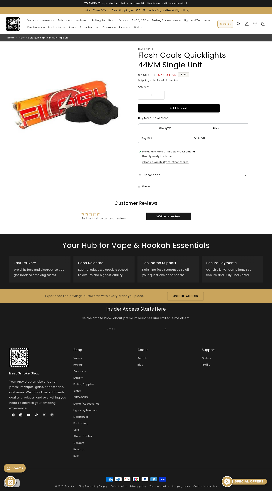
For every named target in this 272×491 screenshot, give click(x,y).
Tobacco (79, 371)
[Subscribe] (165, 329)
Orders (206, 358)
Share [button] (146, 186)
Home (10, 37)
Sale (76, 430)
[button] (33, 20)
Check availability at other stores (165, 162)
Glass (77, 391)
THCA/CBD (80, 397)
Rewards (79, 449)
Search (142, 358)
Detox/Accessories (86, 404)
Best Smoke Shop (75, 486)
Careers (78, 443)
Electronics (81, 417)
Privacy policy (138, 486)
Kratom (78, 378)
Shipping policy (181, 486)
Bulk (76, 456)
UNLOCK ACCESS (185, 296)
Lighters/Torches (85, 410)
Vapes (77, 358)
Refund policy (119, 486)
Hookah (78, 365)
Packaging (80, 423)
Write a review (168, 216)
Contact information (205, 486)
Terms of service (159, 486)
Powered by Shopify (96, 486)
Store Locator (82, 436)
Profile (206, 365)
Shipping (144, 80)
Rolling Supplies (84, 384)
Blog (140, 365)
